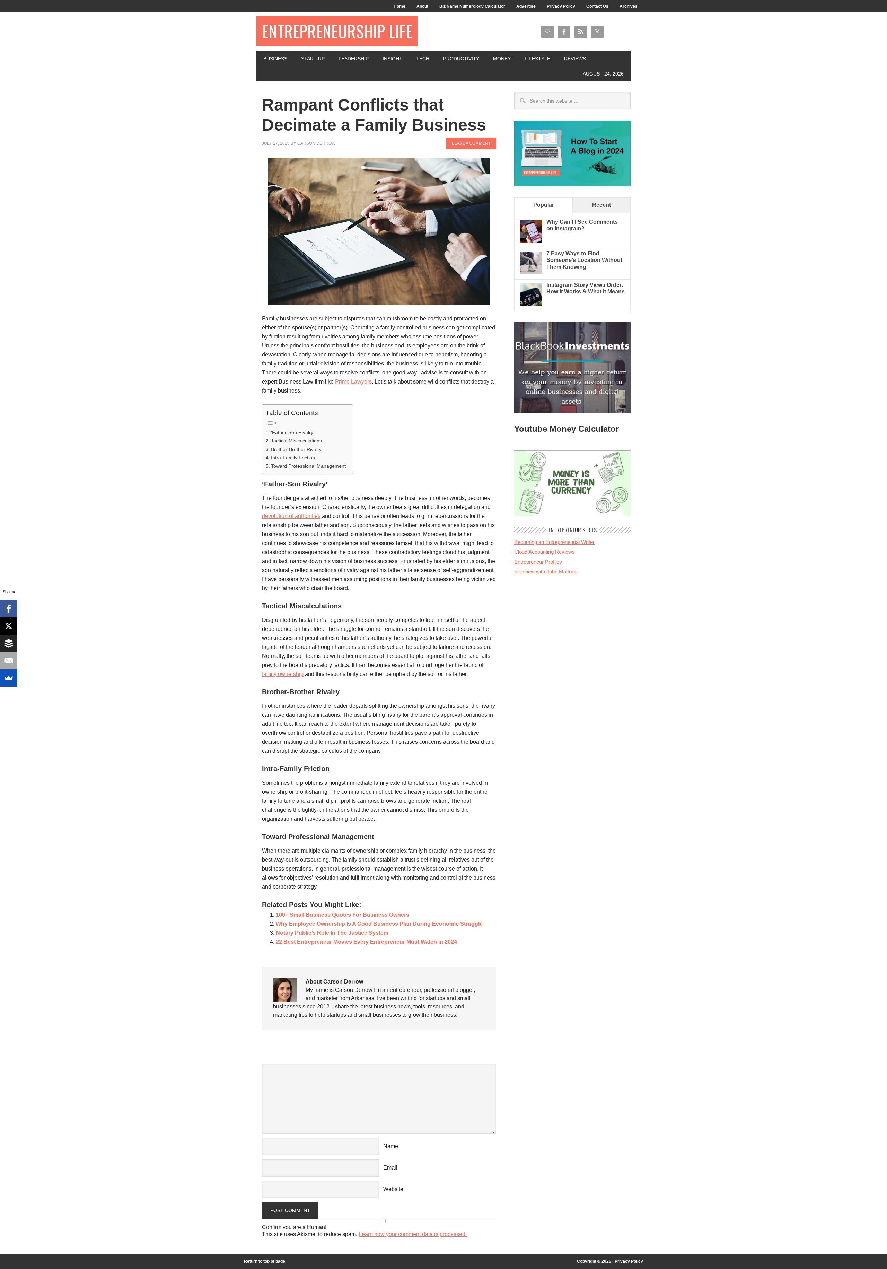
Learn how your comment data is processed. (413, 1234)
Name (390, 1146)
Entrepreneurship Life (337, 31)
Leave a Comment (471, 143)
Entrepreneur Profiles (538, 562)
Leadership (354, 58)
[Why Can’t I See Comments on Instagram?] (531, 241)
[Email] (8, 660)
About (422, 6)
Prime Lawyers (353, 382)
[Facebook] (8, 608)
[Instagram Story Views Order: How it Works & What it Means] (531, 304)
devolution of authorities (291, 516)
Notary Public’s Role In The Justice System (332, 933)
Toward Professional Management (308, 466)
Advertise (526, 6)
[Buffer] (8, 643)
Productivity (461, 58)
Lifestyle (537, 58)
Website (393, 1189)
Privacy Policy (561, 6)
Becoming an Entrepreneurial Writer (554, 542)
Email (390, 1168)
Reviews (575, 58)
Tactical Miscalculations (296, 440)
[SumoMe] (8, 678)
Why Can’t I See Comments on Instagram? (582, 225)
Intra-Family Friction (293, 457)
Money (502, 58)
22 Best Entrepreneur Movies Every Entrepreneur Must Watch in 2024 (366, 942)
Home (399, 6)
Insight (392, 58)
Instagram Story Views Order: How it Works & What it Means (585, 288)
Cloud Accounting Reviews (544, 552)
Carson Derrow (316, 143)
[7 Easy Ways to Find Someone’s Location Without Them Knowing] (531, 272)
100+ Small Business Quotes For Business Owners (342, 915)
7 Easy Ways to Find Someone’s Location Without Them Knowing (584, 260)
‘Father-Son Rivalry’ (300, 432)
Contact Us (597, 6)
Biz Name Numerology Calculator (472, 6)
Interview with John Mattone (545, 571)
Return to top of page (264, 1261)
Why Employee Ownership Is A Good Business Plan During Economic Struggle (379, 924)
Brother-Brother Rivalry (296, 449)
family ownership (283, 674)
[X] (8, 626)
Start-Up (313, 58)
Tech (422, 58)
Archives (629, 6)
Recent (601, 205)
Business (275, 58)
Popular (543, 205)
